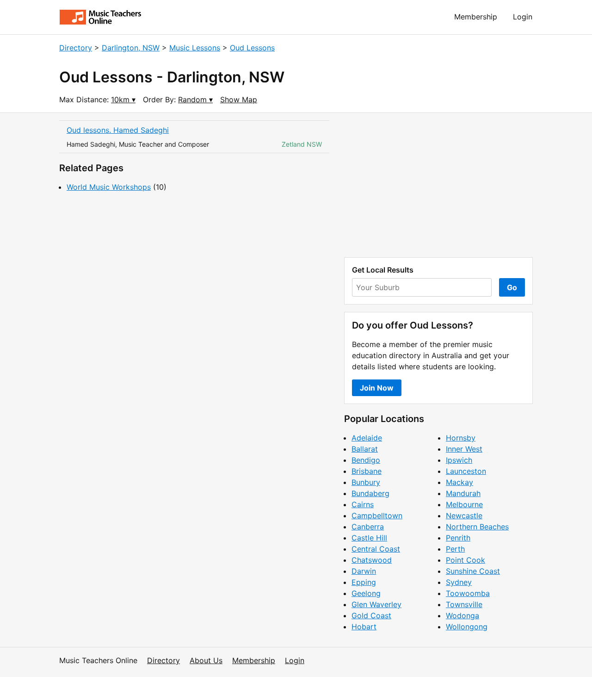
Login (522, 16)
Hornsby (460, 437)
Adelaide (367, 437)
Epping (364, 582)
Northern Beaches (477, 526)
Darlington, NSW (131, 47)
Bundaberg (370, 493)
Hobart (364, 626)
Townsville (464, 604)
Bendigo (366, 460)
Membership (475, 16)
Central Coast (376, 548)
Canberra (368, 526)
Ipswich (459, 460)
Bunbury (366, 482)
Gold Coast (371, 615)
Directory (75, 47)
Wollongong (466, 626)
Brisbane (367, 471)
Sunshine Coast (473, 571)
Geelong (366, 593)
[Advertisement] (438, 185)
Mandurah (463, 493)
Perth (455, 548)
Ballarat (365, 448)
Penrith (458, 537)
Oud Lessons (252, 47)
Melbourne (464, 504)
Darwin (364, 571)
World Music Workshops (109, 187)
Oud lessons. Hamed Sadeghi (118, 130)
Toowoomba (468, 593)
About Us (206, 660)
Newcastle (464, 515)
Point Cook (465, 560)
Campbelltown (377, 515)
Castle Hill (369, 537)
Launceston (466, 471)
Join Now (377, 387)
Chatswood (372, 560)
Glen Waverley (376, 604)
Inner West (464, 448)
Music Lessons (194, 47)
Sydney (459, 582)
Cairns (363, 504)
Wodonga (462, 615)
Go (512, 287)
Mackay (459, 482)
